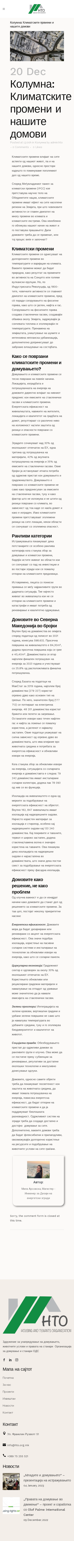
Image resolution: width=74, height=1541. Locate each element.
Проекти (8, 1391)
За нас (7, 1384)
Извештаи (9, 1398)
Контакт (8, 1412)
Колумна (40, 142)
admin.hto (56, 142)
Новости (8, 1405)
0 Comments (21, 147)
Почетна (8, 1377)
